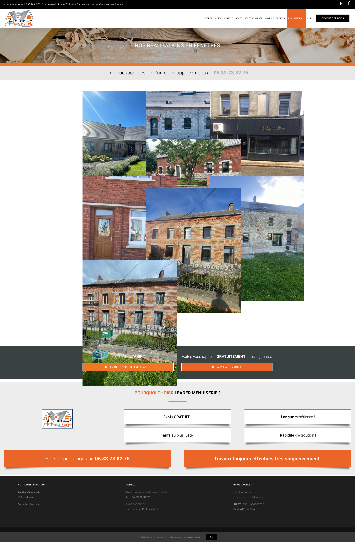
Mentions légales (243, 492)
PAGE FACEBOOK (136, 504)
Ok (211, 537)
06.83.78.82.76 (32, 4)
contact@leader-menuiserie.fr (107, 4)
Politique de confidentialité (248, 497)
